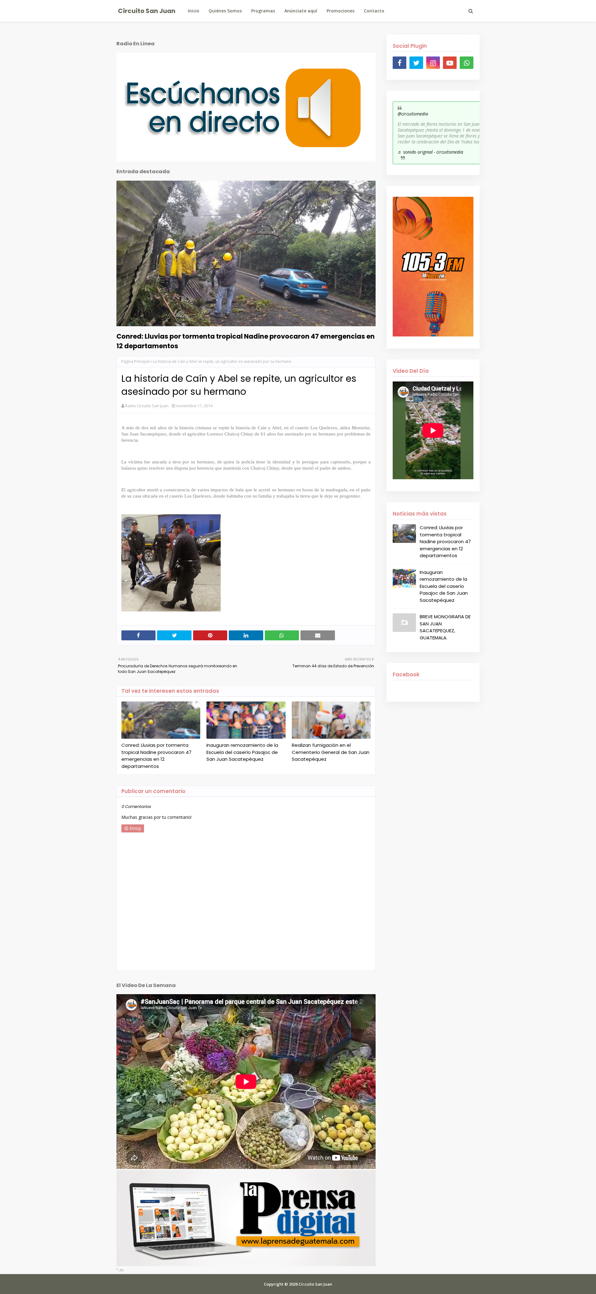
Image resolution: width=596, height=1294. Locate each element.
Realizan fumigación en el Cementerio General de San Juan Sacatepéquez (330, 752)
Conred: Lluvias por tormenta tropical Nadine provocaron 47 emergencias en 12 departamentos (245, 341)
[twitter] (416, 62)
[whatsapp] (466, 62)
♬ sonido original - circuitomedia (430, 152)
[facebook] (399, 62)
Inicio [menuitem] (193, 11)
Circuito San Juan (146, 11)
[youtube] (450, 62)
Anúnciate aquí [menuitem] (300, 11)
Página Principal (135, 361)
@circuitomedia (413, 114)
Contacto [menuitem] (374, 11)
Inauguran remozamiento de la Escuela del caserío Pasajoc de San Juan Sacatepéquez (242, 752)
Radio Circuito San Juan (147, 405)
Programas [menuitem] (263, 11)
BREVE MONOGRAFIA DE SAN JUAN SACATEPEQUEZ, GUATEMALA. (445, 627)
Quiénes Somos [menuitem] (225, 11)
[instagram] (433, 62)
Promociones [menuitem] (340, 11)
